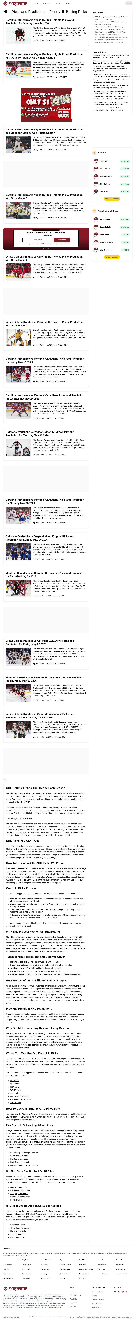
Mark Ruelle (102, 1264)
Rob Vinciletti (120, 1269)
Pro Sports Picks (65, 1269)
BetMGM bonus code (19, 1156)
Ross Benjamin (27, 1274)
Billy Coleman (26, 1260)
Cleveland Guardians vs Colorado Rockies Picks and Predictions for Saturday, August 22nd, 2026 (110, 103)
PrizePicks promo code (20, 1190)
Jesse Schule (26, 1264)
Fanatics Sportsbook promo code (24, 1153)
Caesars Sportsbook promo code (24, 1165)
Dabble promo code (18, 1187)
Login (129, 3)
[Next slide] (5, 779)
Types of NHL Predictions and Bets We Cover (110, 29)
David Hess (120, 1260)
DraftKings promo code (20, 1162)
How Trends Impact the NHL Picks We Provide (110, 22)
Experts (72, 1291)
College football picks (19, 1096)
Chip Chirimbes (84, 1260)
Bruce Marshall (46, 1260)
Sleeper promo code (19, 1194)
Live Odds (73, 1306)
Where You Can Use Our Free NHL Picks (109, 39)
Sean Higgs (45, 1274)
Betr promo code (17, 1200)
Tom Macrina (26, 1278)
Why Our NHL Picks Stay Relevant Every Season (111, 37)
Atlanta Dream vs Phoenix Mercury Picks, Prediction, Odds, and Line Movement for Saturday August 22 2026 (112, 62)
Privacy (94, 1295)
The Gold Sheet (8, 1278)
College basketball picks (20, 1099)
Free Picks (18, 813)
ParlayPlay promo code (20, 1197)
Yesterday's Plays (75, 1295)
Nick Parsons (45, 1269)
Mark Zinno (120, 1264)
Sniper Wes (64, 1274)
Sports (58, 3)
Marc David (82, 1264)
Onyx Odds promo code (20, 1228)
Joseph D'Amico (65, 1264)
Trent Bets (63, 1278)
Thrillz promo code (18, 1234)
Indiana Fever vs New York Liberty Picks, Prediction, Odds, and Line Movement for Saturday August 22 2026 (112, 75)
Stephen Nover (84, 1274)
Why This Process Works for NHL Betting (109, 27)
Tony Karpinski (46, 1278)
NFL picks (14, 1081)
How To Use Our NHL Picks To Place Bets (109, 42)
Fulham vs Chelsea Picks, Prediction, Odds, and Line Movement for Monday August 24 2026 (111, 56)
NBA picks (14, 1087)
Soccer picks (15, 1103)
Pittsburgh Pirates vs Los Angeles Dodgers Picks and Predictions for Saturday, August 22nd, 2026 (111, 87)
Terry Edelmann (121, 1274)
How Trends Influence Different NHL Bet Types (110, 32)
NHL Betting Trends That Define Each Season (111, 17)
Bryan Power (64, 1260)
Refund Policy (96, 1303)
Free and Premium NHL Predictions (107, 34)
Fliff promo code (17, 1237)
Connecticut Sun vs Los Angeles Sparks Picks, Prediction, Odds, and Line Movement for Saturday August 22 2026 (110, 69)
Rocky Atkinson (8, 1274)
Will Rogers (82, 1278)
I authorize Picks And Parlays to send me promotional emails (47, 243)
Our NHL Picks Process (103, 24)
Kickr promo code (17, 1225)
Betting (68, 3)
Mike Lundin (26, 1269)
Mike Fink (6, 1269)
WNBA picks (15, 1090)
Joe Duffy (44, 1264)
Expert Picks (46, 3)
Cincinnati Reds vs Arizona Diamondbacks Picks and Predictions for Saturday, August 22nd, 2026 (110, 98)
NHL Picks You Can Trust (103, 19)
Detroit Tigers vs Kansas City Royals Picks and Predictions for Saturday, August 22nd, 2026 (108, 109)
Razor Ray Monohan (86, 1269)
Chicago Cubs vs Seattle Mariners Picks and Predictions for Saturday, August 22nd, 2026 (112, 81)
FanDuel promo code (19, 1159)
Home (36, 3)
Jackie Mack (7, 1264)
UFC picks (14, 1093)
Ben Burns (6, 1260)
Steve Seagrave (103, 1274)
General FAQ (96, 1307)
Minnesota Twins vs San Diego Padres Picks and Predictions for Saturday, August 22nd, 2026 (109, 92)
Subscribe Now (62, 240)
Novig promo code (18, 1231)
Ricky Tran (101, 1269)
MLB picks (14, 1084)
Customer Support (98, 1292)
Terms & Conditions (46, 248)
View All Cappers (112, 199)
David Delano (102, 1260)
